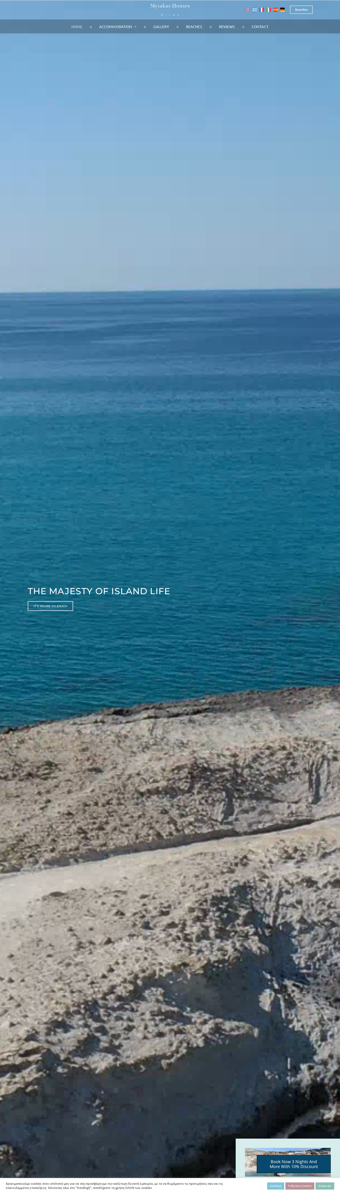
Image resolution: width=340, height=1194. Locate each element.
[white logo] (170, 6)
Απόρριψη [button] (324, 1186)
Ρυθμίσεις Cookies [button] (300, 1186)
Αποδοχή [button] (275, 1186)
